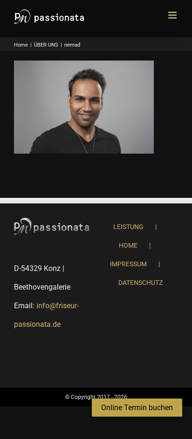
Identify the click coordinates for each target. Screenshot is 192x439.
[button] (137, 407)
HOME (128, 245)
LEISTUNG (128, 226)
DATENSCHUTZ (140, 282)
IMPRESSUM (128, 264)
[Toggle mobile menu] (173, 15)
